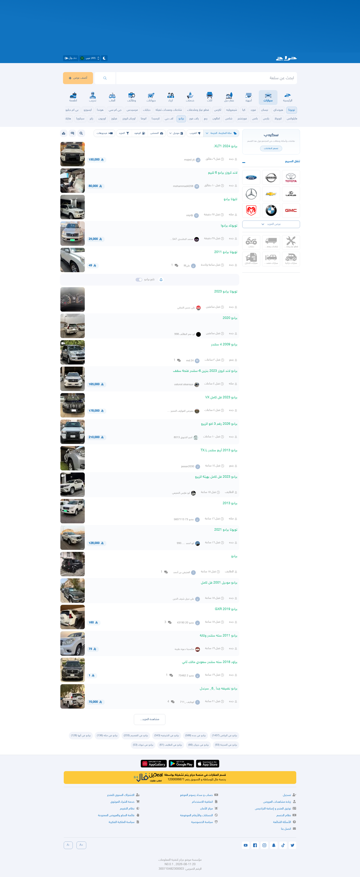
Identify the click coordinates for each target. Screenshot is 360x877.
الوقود (137, 133)
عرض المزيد (274, 224)
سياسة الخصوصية (202, 822)
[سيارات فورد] (251, 177)
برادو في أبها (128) (81, 735)
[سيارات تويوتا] (291, 177)
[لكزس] (291, 194)
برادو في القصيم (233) (136, 735)
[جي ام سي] (291, 210)
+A (81, 845)
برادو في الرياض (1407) (224, 735)
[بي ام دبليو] (271, 210)
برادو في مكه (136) (107, 735)
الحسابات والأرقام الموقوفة (196, 815)
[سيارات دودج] (251, 210)
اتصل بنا (286, 829)
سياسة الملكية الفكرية (121, 822)
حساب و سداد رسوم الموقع (196, 795)
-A (68, 845)
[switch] (139, 280)
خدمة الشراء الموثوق (122, 802)
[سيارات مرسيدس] (251, 194)
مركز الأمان (206, 809)
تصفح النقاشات (271, 148)
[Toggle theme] (104, 58)
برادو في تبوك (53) (143, 745)
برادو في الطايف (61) (171, 745)
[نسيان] (271, 177)
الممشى (154, 133)
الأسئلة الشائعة (282, 822)
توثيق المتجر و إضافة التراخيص (273, 809)
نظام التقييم (127, 809)
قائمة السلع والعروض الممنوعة (116, 815)
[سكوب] (72, 133)
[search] (105, 78)
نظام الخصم (284, 815)
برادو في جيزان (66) (198, 745)
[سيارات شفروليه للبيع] (271, 194)
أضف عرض (80, 78)
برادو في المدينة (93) (226, 745)
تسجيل (287, 795)
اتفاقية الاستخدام (202, 802)
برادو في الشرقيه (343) (166, 735)
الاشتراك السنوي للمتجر (120, 795)
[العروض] (63, 133)
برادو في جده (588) (195, 735)
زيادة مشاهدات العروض (277, 802)
